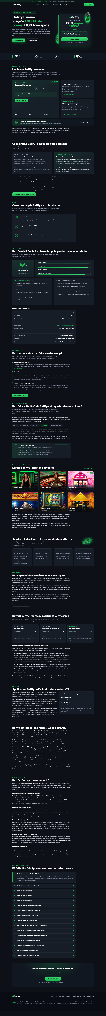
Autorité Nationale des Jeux (55, 765)
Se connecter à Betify (20, 395)
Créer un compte (74, 39)
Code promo (45, 4)
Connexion (55, 4)
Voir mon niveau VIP (69, 94)
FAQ (67, 4)
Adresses (62, 4)
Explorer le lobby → (89, 468)
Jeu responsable (90, 996)
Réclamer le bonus (21, 100)
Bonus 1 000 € (88, 4)
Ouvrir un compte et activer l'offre (24, 194)
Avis (50, 4)
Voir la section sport (85, 122)
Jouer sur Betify (53, 978)
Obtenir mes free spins (70, 114)
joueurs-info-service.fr (45, 1004)
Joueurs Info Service (39, 767)
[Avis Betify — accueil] (16, 5)
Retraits (79, 996)
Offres (38, 4)
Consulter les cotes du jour (21, 605)
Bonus (52, 996)
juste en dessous (18, 368)
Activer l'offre (19, 40)
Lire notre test (33, 40)
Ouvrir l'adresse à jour (61, 446)
